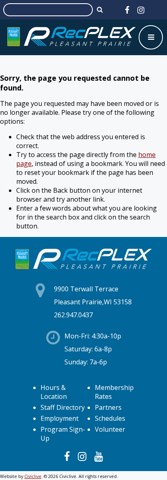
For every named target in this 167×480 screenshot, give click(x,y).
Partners (108, 407)
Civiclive (32, 476)
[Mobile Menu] (151, 37)
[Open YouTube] (98, 456)
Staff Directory (63, 407)
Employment (60, 418)
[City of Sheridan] (71, 37)
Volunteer (110, 429)
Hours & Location (54, 392)
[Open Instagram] (140, 9)
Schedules (110, 418)
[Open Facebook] (127, 9)
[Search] (100, 9)
